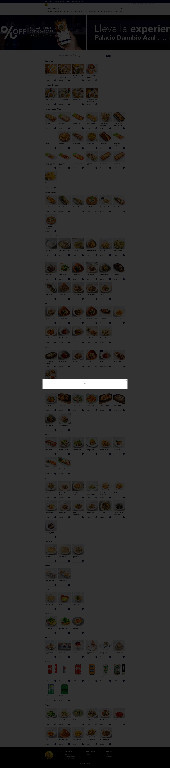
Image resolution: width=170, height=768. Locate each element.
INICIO (130, 3)
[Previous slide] (1, 32)
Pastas (120, 11)
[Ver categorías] (124, 12)
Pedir (107, 754)
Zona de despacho (69, 754)
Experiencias (50, 11)
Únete (108, 55)
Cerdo (105, 11)
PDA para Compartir (58, 11)
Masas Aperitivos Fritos (69, 11)
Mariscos (110, 11)
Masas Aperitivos (80, 11)
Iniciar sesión (109, 756)
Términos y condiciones (70, 756)
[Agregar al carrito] (55, 80)
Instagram (88, 754)
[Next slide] (169, 32)
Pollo (102, 11)
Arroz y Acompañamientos (91, 11)
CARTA (134, 3)
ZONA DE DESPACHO (149, 3)
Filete (99, 11)
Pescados (115, 11)
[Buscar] (45, 11)
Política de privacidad (69, 758)
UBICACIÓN (140, 3)
